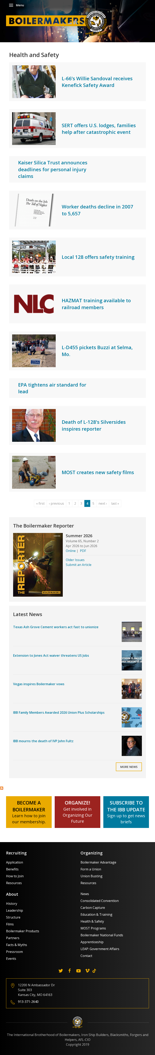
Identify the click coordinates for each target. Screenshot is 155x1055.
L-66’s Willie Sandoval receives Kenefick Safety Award (97, 82)
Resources (14, 883)
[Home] (57, 23)
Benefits (12, 869)
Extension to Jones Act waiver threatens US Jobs (51, 655)
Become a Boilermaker (29, 806)
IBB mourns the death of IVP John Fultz (43, 741)
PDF (83, 551)
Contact (86, 956)
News (85, 894)
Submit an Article (78, 564)
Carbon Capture (93, 907)
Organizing (92, 853)
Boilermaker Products (22, 931)
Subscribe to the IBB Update (126, 806)
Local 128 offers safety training (98, 257)
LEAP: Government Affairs (100, 949)
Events (11, 958)
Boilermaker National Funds (102, 935)
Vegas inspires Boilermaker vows (38, 684)
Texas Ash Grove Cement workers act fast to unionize (55, 627)
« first (40, 503)
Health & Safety (92, 921)
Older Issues (75, 560)
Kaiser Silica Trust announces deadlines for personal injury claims (52, 169)
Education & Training (96, 914)
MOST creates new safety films (98, 472)
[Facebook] (70, 970)
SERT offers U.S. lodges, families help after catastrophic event (99, 128)
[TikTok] (94, 970)
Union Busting (92, 876)
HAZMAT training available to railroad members (96, 304)
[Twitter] (61, 970)
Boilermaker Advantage (98, 862)
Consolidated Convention (100, 901)
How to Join (15, 876)
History (11, 903)
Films (10, 924)
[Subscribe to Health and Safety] (1, 788)
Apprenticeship (92, 942)
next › (102, 503)
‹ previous (56, 503)
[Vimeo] (87, 970)
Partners (12, 938)
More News (128, 767)
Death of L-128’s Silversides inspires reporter (94, 425)
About (12, 894)
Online (71, 551)
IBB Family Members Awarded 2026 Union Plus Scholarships (59, 712)
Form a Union (91, 869)
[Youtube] (78, 970)
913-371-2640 (28, 1001)
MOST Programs (93, 928)
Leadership (14, 910)
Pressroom (14, 951)
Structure (13, 917)
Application (14, 862)
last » (115, 503)
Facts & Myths (16, 945)
